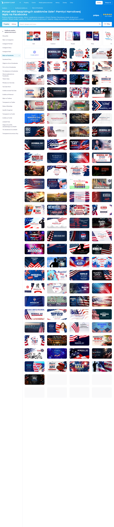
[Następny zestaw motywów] (112, 37)
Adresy (14, 24)
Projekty (6, 24)
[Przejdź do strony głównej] (7, 2)
